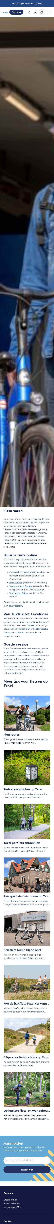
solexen (20, 632)
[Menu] (49, 12)
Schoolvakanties (12, 1203)
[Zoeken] (28, 12)
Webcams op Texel (13, 1207)
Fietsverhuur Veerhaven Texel (25, 572)
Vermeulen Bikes (18, 593)
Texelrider (24, 629)
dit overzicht (15, 605)
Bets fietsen (15, 582)
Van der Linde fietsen (21, 586)
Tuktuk (30, 625)
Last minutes (10, 1199)
